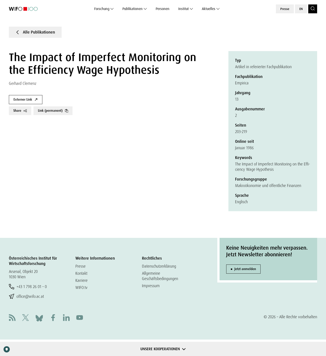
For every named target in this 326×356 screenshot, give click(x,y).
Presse (284, 9)
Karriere (81, 280)
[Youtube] (79, 318)
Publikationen (132, 8)
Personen (162, 8)
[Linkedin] (66, 318)
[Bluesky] (39, 317)
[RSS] (12, 318)
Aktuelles (208, 8)
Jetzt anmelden (245, 269)
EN (301, 9)
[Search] (312, 8)
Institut (183, 8)
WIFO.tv (81, 287)
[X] (25, 318)
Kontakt (81, 273)
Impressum (151, 285)
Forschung (101, 8)
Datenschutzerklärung (159, 266)
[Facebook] (53, 318)
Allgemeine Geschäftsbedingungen (160, 276)
